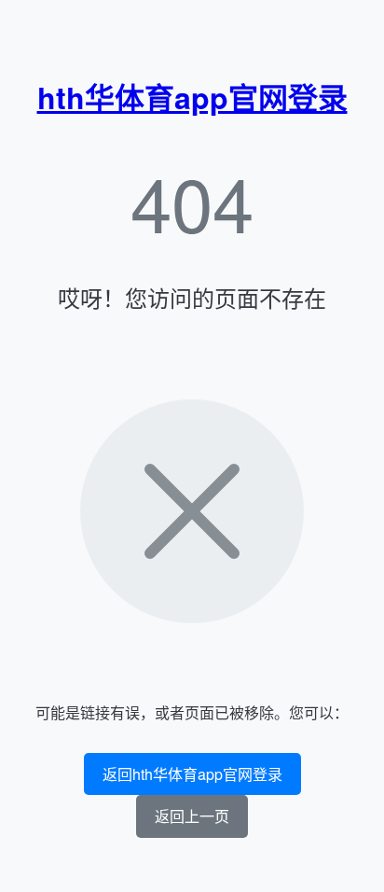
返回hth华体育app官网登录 (192, 774)
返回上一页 (192, 816)
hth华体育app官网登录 (192, 97)
